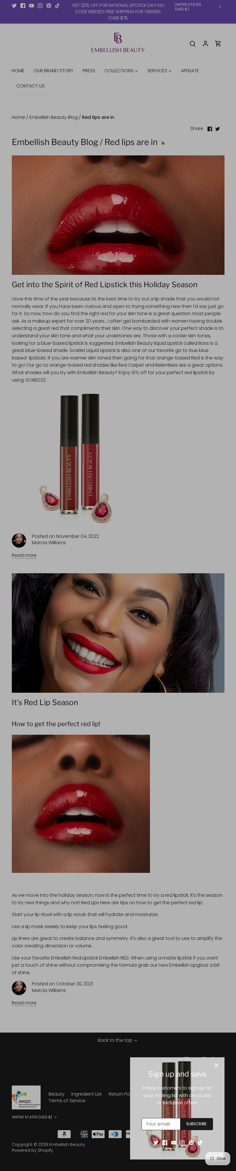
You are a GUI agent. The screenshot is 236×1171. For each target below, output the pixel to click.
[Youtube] (173, 1142)
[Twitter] (155, 1142)
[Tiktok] (200, 1142)
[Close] (216, 1065)
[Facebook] (164, 1142)
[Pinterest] (191, 1142)
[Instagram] (182, 1142)
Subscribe (196, 1124)
